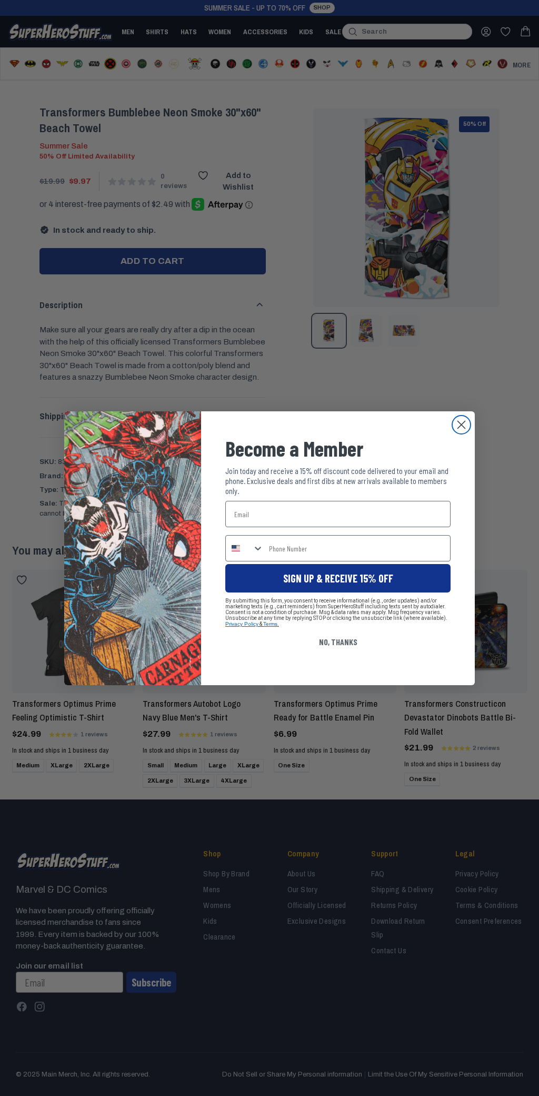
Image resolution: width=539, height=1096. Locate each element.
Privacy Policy (241, 624)
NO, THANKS (338, 642)
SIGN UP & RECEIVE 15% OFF (338, 578)
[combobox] (245, 548)
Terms (270, 624)
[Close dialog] (461, 425)
